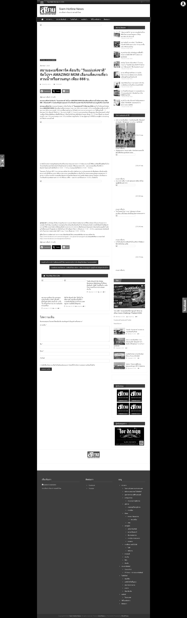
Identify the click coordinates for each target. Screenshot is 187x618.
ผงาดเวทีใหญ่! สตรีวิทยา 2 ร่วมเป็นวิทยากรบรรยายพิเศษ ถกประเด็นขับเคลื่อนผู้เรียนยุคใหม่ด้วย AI (131, 75)
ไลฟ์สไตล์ (73, 19)
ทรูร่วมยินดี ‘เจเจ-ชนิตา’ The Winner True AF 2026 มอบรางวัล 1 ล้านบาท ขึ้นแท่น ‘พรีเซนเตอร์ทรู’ (133, 44)
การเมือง (130, 510)
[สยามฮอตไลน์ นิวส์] (49, 485)
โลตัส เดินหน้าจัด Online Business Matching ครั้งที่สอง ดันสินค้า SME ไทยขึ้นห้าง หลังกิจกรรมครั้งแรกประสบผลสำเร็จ (97, 285)
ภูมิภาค (127, 504)
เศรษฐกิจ (127, 526)
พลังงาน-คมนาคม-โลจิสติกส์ (133, 491)
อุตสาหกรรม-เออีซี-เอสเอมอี (133, 494)
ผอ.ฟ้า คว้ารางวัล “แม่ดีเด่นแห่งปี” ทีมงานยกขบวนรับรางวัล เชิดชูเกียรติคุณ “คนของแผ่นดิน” (69, 262)
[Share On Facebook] (2, 157)
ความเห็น (43, 325)
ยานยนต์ (127, 554)
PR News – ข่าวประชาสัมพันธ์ (134, 572)
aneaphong (80, 306)
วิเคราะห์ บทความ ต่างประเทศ (134, 488)
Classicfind (128, 569)
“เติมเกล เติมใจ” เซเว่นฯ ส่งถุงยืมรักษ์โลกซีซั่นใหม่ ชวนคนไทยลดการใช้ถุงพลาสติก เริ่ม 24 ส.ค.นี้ (133, 34)
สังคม (126, 513)
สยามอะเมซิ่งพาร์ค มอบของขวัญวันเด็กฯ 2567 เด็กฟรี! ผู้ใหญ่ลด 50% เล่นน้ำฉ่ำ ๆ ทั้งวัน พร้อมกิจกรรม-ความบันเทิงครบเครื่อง (51, 302)
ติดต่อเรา (107, 19)
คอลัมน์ (83, 19)
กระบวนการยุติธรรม (134, 501)
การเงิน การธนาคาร (134, 538)
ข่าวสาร (49, 19)
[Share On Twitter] (2, 161)
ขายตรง (130, 541)
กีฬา (116, 306)
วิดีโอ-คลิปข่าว (96, 19)
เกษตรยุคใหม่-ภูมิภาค (134, 507)
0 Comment (58, 84)
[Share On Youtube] (2, 165)
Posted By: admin (46, 84)
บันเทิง (127, 563)
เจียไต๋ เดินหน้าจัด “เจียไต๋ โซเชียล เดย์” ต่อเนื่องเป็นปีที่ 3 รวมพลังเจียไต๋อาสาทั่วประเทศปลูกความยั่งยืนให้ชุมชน (74, 301)
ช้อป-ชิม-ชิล (128, 591)
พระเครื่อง (134, 519)
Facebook (92, 485)
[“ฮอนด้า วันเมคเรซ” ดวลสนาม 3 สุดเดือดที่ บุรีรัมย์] (119, 331)
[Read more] (183, 3)
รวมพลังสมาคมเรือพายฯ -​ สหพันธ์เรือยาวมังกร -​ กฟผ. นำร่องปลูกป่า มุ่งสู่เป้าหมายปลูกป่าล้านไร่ (79, 267)
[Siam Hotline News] (42, 19)
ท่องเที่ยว (127, 579)
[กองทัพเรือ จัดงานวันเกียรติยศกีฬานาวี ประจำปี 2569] (119, 355)
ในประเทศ (128, 597)
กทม (129, 522)
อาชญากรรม (128, 498)
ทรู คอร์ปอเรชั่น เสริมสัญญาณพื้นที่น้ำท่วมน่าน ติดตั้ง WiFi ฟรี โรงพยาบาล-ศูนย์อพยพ (132, 55)
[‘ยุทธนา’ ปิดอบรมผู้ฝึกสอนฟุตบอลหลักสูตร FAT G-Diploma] (119, 365)
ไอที (129, 547)
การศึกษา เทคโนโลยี (131, 544)
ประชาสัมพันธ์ (61, 19)
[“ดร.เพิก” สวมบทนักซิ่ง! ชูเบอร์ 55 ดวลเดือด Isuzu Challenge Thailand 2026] (129, 296)
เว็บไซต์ (42, 358)
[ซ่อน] (1, 168)
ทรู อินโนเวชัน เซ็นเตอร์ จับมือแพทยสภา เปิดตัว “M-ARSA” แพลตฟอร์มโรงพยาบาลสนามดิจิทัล (133, 103)
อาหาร (127, 588)
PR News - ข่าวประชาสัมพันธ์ (48, 60)
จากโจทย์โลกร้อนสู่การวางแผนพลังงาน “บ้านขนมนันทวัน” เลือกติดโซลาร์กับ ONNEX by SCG (132, 93)
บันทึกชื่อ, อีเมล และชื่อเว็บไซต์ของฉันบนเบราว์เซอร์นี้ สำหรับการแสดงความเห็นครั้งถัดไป (68, 365)
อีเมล (42, 351)
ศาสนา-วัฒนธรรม (133, 516)
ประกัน (127, 557)
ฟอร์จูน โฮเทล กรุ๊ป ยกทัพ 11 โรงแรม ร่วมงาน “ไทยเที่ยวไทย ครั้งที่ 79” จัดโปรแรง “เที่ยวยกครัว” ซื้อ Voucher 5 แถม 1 (132, 65)
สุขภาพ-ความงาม (130, 585)
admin (55, 308)
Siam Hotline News (71, 9)
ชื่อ (41, 344)
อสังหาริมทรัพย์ (132, 529)
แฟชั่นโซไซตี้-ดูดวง (130, 582)
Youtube (91, 488)
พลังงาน (130, 551)
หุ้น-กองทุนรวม (132, 535)
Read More (117, 323)
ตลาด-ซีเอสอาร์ (132, 532)
